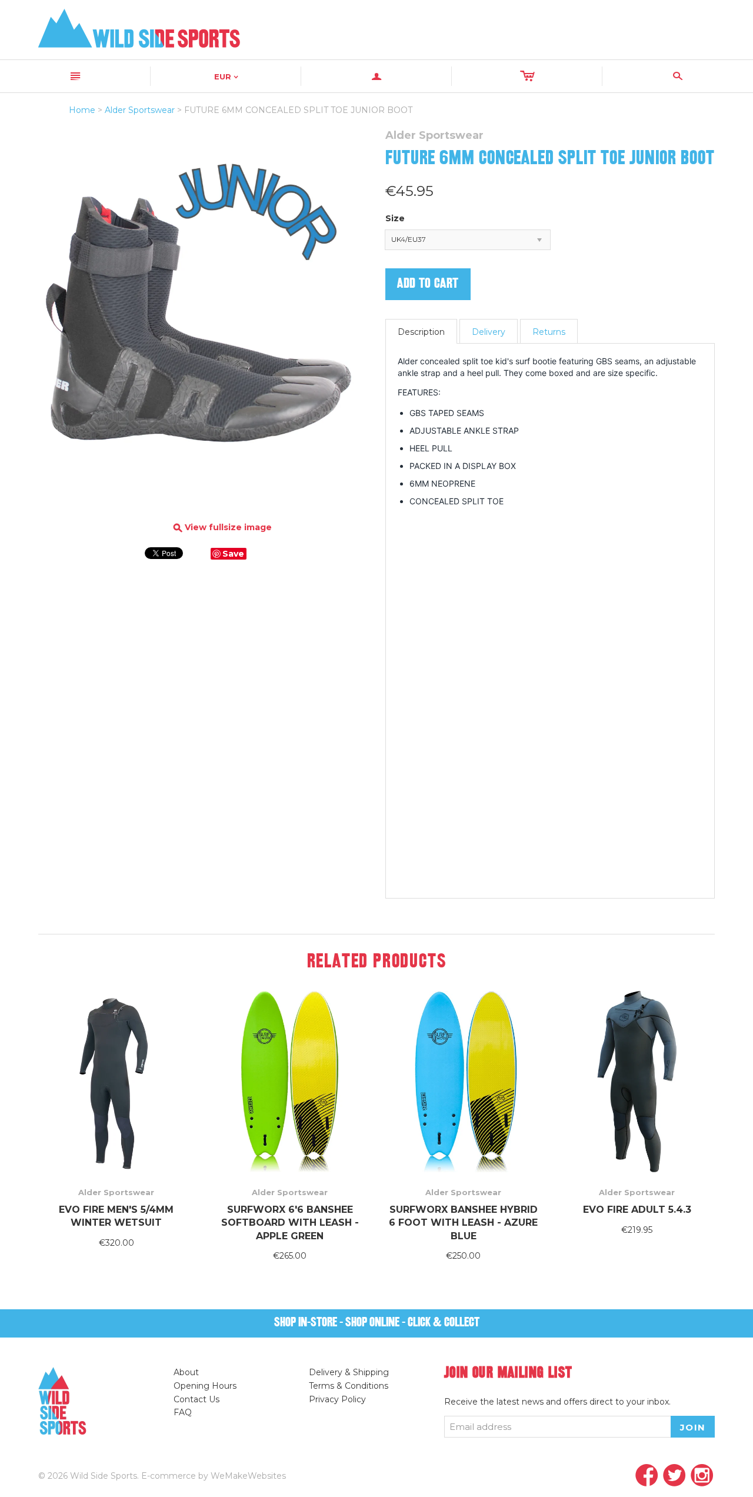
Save (233, 553)
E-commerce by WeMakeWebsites (213, 1476)
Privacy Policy (337, 1399)
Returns (548, 332)
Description (421, 332)
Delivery (488, 332)
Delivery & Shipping (349, 1372)
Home (82, 110)
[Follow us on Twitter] (674, 1476)
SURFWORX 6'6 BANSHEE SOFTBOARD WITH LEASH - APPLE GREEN (290, 1223)
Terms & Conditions (348, 1385)
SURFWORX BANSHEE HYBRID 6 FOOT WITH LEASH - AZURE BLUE (463, 1223)
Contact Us (196, 1399)
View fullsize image (223, 527)
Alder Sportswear (140, 110)
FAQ (183, 1412)
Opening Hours (205, 1385)
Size (395, 218)
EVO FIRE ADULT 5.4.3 (637, 1209)
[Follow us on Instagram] (702, 1476)
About (186, 1372)
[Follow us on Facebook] (646, 1476)
